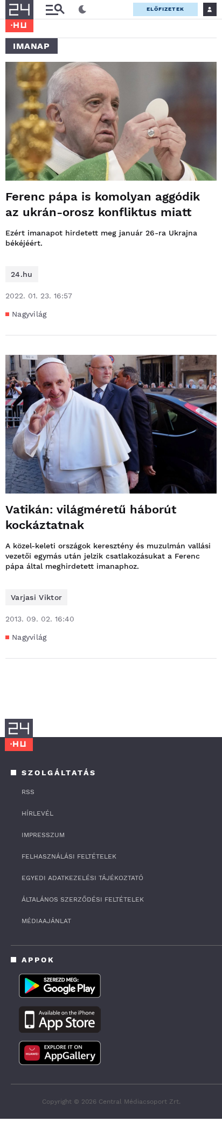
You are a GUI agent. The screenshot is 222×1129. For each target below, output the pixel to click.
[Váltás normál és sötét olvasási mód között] (82, 9)
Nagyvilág (29, 314)
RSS (28, 792)
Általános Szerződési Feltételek (83, 899)
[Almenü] (55, 9)
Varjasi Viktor (36, 597)
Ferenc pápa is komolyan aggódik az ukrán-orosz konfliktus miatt (102, 204)
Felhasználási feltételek (69, 856)
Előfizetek (165, 9)
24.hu (22, 274)
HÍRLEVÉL (37, 813)
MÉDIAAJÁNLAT (46, 921)
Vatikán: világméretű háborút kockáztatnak (90, 517)
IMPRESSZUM (43, 835)
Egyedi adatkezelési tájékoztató (82, 878)
